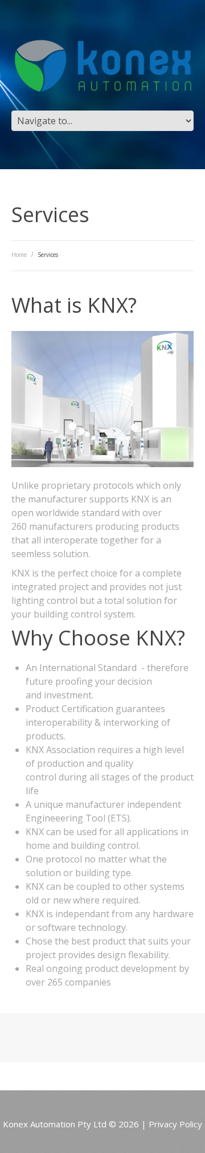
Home (19, 255)
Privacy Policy (175, 1124)
